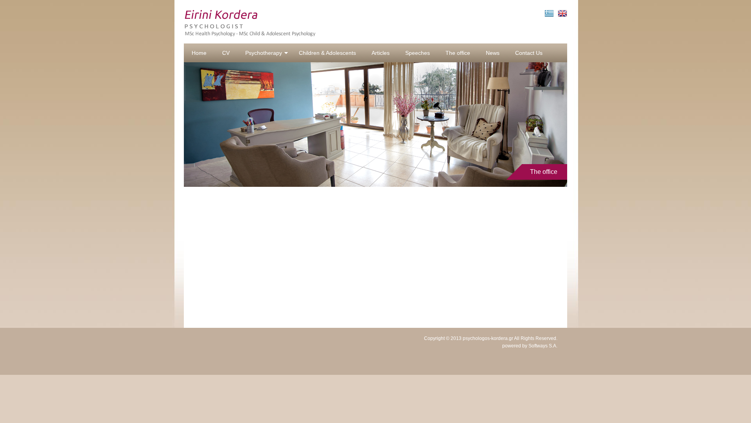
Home (199, 53)
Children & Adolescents (327, 53)
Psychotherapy (263, 53)
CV (226, 53)
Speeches (417, 53)
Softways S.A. (542, 346)
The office (458, 53)
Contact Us (529, 53)
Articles (381, 53)
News (492, 53)
